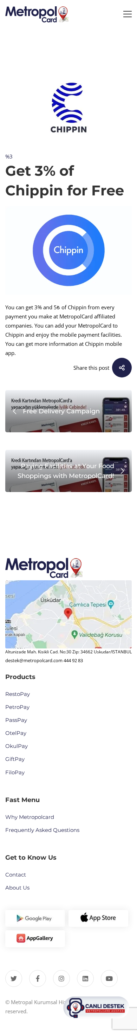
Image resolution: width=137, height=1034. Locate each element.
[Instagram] (61, 978)
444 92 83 (73, 660)
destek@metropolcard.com (34, 660)
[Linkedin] (85, 978)
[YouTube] (109, 978)
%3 (9, 156)
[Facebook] (37, 978)
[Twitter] (13, 978)
